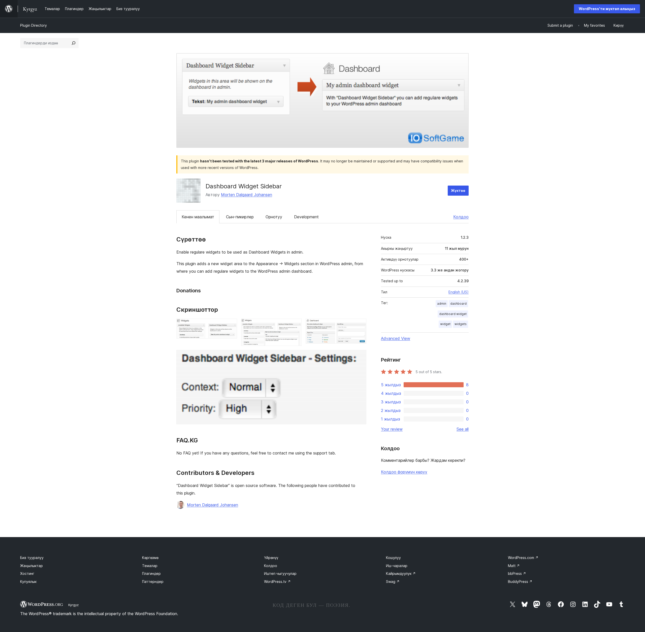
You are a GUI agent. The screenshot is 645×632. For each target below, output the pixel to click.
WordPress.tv (277, 581)
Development (306, 216)
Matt (514, 566)
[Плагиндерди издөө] (74, 43)
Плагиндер (151, 573)
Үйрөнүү (271, 557)
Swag (393, 581)
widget (445, 324)
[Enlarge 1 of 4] (230, 325)
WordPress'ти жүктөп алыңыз (607, 9)
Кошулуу (393, 557)
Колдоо (461, 216)
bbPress (517, 573)
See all (463, 429)
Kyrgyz (73, 605)
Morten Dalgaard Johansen (246, 194)
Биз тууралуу (32, 557)
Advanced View (395, 338)
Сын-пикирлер (240, 216)
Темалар (149, 566)
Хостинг (27, 573)
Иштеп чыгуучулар (280, 573)
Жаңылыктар (31, 566)
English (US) (458, 292)
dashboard (458, 303)
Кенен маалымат (198, 216)
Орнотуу (274, 216)
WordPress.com (523, 557)
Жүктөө (458, 190)
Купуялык (28, 581)
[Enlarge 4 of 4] (359, 356)
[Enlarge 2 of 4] (294, 325)
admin (441, 303)
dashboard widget (453, 314)
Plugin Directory (33, 25)
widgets (461, 324)
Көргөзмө (150, 557)
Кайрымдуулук (401, 573)
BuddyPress (520, 581)
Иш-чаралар (396, 566)
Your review (392, 429)
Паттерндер (153, 581)
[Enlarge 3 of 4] (359, 325)
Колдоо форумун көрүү (404, 471)
